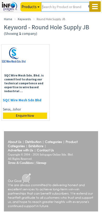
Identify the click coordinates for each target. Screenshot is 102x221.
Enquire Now (25, 115)
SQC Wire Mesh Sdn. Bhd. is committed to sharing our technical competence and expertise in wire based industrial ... (24, 83)
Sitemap (41, 163)
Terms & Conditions (21, 163)
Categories (53, 142)
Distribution (33, 142)
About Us (14, 142)
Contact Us (45, 150)
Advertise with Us (20, 150)
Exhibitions (36, 146)
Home (8, 19)
